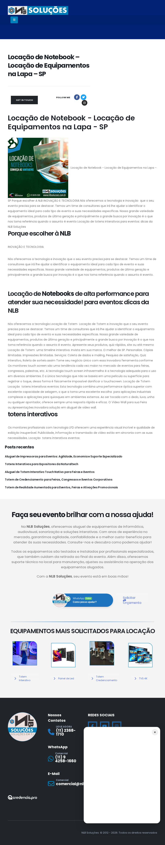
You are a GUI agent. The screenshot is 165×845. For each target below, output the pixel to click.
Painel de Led (66, 678)
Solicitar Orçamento (132, 600)
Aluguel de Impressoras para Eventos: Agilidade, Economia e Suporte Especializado (63, 456)
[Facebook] (92, 726)
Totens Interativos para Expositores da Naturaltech (41, 464)
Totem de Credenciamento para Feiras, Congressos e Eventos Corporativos (58, 480)
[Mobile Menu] (14, 19)
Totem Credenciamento (106, 678)
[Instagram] (116, 726)
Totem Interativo (24, 678)
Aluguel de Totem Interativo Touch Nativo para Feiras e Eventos (49, 472)
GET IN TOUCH (24, 100)
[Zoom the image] (25, 642)
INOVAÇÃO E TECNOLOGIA (61, 201)
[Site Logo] (38, 10)
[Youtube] (104, 726)
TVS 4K (143, 678)
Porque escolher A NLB (27, 201)
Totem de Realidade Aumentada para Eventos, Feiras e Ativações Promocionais (61, 487)
